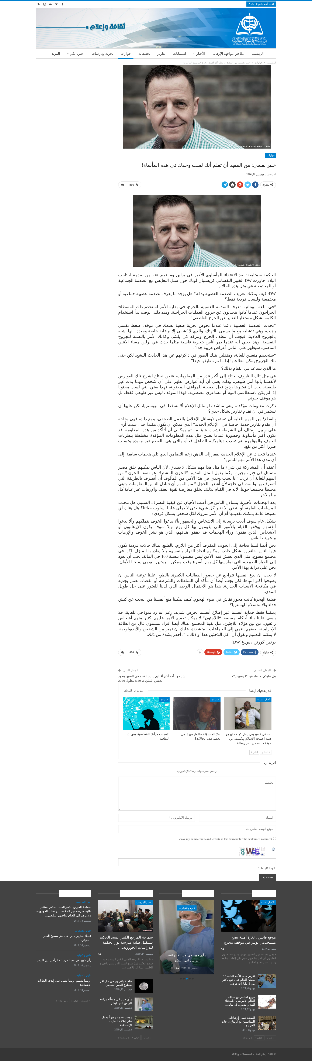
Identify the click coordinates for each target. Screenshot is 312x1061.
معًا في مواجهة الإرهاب (228, 53)
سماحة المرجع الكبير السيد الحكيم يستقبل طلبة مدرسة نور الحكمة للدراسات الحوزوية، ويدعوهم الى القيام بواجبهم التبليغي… (63, 911)
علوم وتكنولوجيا (186, 907)
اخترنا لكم (77, 53)
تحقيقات (144, 53)
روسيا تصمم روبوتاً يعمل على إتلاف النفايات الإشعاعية (117, 1021)
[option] (186, 938)
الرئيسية (258, 53)
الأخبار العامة (267, 902)
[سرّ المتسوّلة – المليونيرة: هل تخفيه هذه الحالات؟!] (197, 713)
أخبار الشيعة (263, 699)
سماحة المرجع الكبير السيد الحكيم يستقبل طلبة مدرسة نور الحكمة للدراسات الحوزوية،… (126, 942)
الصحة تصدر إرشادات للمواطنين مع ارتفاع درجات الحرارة (238, 1021)
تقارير (161, 53)
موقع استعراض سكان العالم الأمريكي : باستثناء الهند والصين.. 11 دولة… (240, 1000)
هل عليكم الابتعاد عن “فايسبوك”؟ (254, 676)
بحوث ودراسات (102, 53)
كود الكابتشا (268, 868)
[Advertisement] (74, 94)
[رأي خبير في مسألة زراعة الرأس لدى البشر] (144, 1004)
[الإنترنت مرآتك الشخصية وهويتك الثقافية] (146, 713)
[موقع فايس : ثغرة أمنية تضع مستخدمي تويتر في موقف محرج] (248, 916)
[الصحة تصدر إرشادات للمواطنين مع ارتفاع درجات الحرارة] (267, 1023)
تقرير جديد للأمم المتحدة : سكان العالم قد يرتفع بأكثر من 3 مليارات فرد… (238, 979)
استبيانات (179, 53)
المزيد (56, 53)
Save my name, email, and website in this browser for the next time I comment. (225, 838)
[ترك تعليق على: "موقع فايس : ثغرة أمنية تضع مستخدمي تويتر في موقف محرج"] (222, 949)
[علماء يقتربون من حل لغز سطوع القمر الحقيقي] (144, 986)
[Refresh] (273, 848)
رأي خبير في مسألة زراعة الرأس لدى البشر (64, 960)
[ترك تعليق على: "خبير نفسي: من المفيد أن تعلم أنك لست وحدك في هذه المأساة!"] (122, 184)
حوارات (126, 53)
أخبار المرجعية (143, 902)
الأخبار (200, 53)
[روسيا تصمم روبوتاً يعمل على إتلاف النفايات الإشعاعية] (187, 937)
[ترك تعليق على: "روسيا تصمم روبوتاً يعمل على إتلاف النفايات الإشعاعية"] (177, 968)
